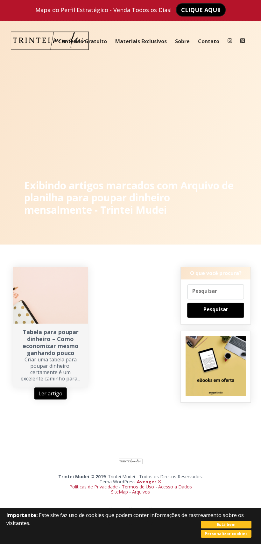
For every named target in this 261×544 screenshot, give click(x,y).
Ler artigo (50, 393)
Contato (208, 41)
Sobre (182, 41)
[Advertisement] (130, 117)
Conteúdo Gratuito (82, 41)
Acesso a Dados (175, 487)
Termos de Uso (138, 487)
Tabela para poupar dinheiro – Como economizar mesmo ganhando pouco (51, 342)
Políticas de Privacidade (93, 487)
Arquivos (141, 492)
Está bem (226, 524)
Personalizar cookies (226, 533)
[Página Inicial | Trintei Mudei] (50, 54)
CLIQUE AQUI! (201, 10)
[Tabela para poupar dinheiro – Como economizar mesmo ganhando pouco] (50, 321)
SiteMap (120, 492)
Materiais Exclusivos (141, 41)
